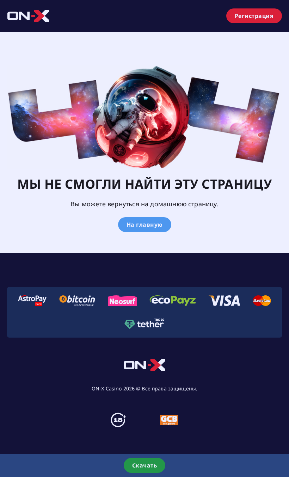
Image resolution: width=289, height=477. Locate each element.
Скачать (144, 465)
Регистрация (254, 16)
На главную (145, 224)
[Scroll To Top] (282, 440)
